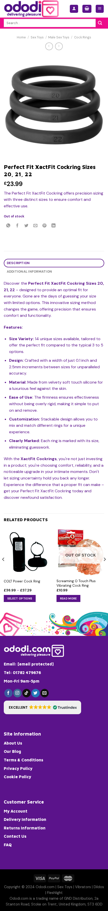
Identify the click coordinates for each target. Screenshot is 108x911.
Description (18, 263)
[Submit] (100, 23)
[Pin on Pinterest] (44, 226)
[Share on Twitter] (26, 226)
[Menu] (100, 9)
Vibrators (83, 887)
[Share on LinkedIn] (53, 226)
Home (21, 37)
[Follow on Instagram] (17, 693)
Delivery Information (25, 819)
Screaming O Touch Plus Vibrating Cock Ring (76, 583)
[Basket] (86, 9)
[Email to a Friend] (35, 226)
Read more (68, 598)
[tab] (54, 263)
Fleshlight (55, 892)
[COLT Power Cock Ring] (27, 552)
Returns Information (24, 828)
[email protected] (36, 664)
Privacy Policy (18, 768)
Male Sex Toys (58, 37)
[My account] (74, 9)
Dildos (99, 887)
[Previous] (3, 569)
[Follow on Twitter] (35, 693)
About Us (13, 743)
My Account (15, 811)
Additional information (29, 271)
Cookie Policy (17, 776)
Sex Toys (37, 37)
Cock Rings (82, 37)
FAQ (8, 844)
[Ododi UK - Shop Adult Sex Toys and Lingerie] (33, 9)
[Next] (104, 569)
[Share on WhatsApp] (8, 226)
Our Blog (12, 751)
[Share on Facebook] (17, 226)
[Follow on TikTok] (26, 693)
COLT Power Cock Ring (22, 581)
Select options (19, 598)
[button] (42, 707)
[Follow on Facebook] (8, 693)
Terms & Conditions (23, 760)
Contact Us (15, 836)
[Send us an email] (44, 693)
